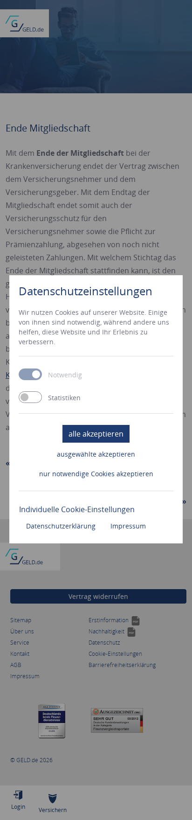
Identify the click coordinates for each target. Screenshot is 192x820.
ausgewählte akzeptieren (96, 454)
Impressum (128, 525)
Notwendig (65, 375)
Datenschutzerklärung (61, 525)
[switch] (30, 397)
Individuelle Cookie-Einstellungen (77, 509)
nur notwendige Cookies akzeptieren (96, 473)
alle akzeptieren (96, 434)
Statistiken (64, 398)
